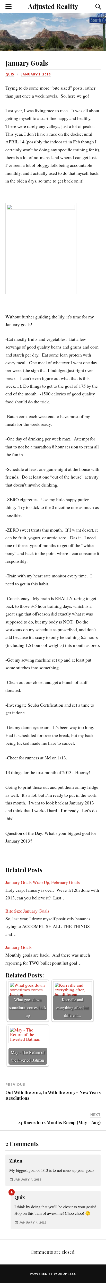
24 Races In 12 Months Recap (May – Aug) (59, 1122)
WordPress (65, 1274)
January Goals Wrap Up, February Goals (42, 882)
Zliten (15, 1160)
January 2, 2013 (36, 74)
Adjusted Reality (53, 6)
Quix (9, 74)
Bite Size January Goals (27, 911)
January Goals (26, 62)
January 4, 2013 (27, 1179)
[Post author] (11, 1192)
